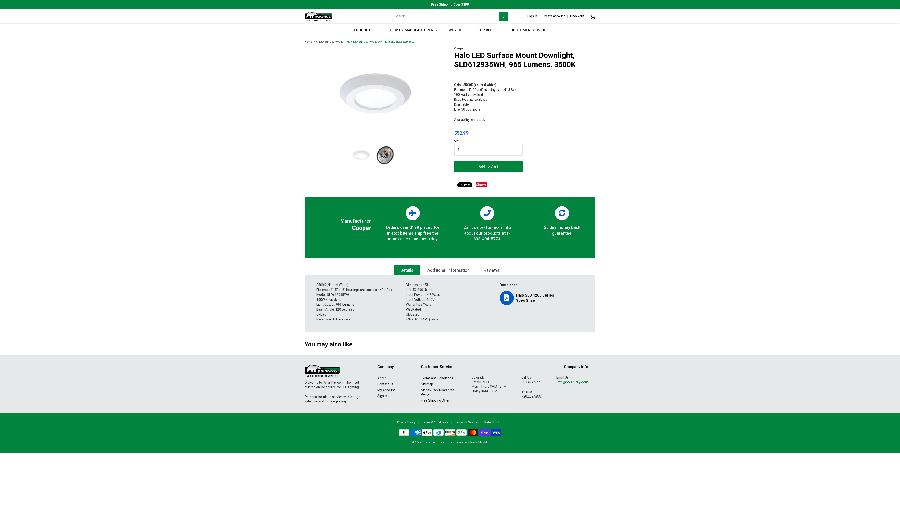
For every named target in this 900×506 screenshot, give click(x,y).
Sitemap (427, 384)
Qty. (456, 141)
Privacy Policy (406, 422)
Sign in (532, 16)
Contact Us (385, 384)
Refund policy (493, 422)
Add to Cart (488, 166)
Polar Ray (426, 442)
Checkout (577, 16)
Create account (554, 16)
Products (363, 30)
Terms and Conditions (437, 378)
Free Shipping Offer (435, 400)
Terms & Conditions (435, 422)
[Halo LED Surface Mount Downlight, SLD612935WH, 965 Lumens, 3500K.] (361, 155)
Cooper (459, 48)
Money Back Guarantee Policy (437, 392)
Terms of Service (466, 422)
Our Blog (486, 30)
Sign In (382, 396)
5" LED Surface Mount (329, 42)
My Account (386, 390)
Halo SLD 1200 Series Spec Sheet (535, 298)
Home (308, 42)
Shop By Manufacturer (410, 30)
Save (483, 184)
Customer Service (528, 30)
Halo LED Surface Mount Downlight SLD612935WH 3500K (381, 42)
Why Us (455, 30)
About (381, 378)
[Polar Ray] (318, 16)
